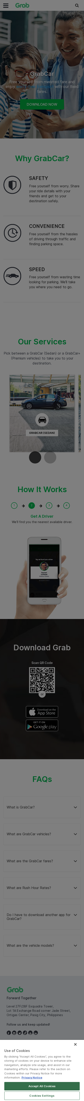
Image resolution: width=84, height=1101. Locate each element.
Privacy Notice (32, 1077)
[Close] (75, 1044)
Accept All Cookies (42, 1086)
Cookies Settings (41, 1095)
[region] (42, 1070)
